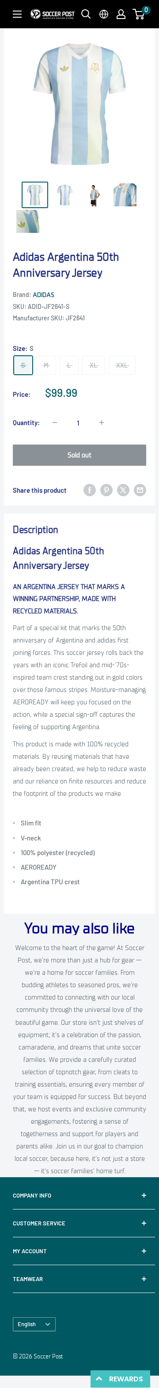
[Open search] (86, 14)
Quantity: (26, 422)
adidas (43, 295)
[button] (138, 14)
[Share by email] (140, 489)
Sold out (79, 455)
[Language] (104, 14)
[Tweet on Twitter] (123, 489)
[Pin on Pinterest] (106, 489)
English (27, 1323)
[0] (138, 14)
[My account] (121, 14)
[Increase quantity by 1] (101, 422)
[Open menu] (17, 14)
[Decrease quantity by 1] (54, 422)
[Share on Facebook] (89, 489)
